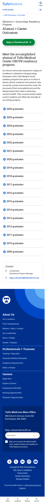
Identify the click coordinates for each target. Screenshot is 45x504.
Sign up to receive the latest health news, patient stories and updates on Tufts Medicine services (23, 444)
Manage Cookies (22, 479)
